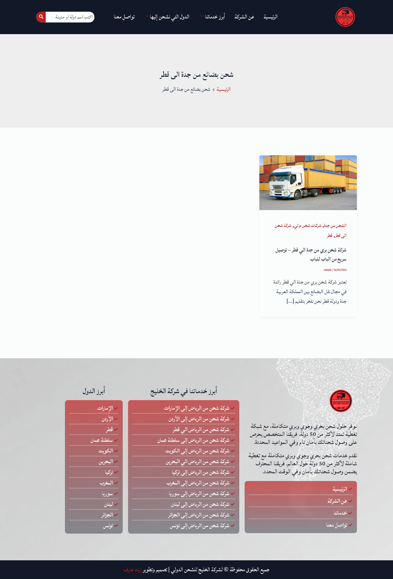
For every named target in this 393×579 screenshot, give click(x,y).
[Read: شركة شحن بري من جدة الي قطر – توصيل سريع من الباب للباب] (308, 182)
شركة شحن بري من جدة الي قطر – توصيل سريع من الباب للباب (311, 254)
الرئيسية (271, 16)
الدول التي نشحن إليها (170, 16)
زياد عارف (133, 569)
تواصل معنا (124, 16)
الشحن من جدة (335, 225)
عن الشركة (244, 16)
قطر (329, 235)
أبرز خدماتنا (215, 16)
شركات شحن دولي (307, 225)
